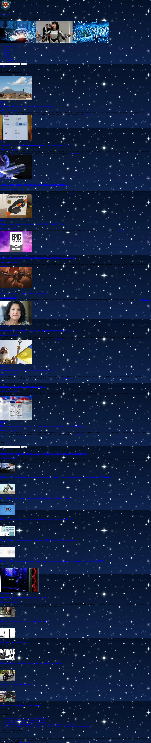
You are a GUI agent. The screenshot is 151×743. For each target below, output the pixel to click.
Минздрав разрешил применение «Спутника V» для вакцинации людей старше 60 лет (41, 426)
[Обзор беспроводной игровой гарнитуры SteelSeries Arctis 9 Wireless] (75, 206)
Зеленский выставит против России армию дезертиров (26, 370)
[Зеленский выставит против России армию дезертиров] (75, 352)
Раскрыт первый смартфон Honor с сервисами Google (24, 720)
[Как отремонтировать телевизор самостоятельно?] (7, 617)
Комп (6, 48)
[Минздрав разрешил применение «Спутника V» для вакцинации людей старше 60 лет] (75, 408)
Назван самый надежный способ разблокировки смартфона (26, 718)
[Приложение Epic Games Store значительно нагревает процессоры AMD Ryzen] (75, 242)
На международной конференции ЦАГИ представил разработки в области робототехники (43, 453)
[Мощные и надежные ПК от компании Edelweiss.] (19, 591)
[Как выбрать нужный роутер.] (7, 638)
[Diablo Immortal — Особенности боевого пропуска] (75, 277)
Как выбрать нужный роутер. (14, 642)
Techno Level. (5, 14)
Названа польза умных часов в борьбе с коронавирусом (25, 722)
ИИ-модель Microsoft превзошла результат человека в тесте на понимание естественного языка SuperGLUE (51, 561)
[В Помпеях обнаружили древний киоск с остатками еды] (75, 88)
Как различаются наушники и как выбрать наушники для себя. (31, 663)
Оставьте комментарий (8, 110)
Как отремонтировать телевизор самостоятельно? (24, 621)
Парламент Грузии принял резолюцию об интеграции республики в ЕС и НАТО (39, 331)
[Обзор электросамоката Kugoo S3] (7, 680)
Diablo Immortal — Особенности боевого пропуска (24, 293)
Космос (7, 50)
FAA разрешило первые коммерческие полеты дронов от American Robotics (36, 519)
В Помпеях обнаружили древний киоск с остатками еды (27, 106)
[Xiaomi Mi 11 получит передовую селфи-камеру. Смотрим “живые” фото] (75, 127)
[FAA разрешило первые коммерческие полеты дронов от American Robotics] (7, 515)
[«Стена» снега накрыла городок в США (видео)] (75, 380)
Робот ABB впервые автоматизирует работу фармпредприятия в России (34, 498)
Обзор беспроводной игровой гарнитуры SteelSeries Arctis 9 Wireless (32, 224)
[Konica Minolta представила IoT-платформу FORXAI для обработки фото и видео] (7, 536)
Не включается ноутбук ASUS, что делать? (20, 705)
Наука (6, 52)
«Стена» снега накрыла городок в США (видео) (23, 386)
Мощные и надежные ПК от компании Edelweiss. (23, 598)
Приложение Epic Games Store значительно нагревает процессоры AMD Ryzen (37, 257)
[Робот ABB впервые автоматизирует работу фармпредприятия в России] (7, 494)
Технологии (8, 58)
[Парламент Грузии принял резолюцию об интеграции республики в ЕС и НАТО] (75, 313)
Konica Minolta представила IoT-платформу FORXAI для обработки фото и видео (39, 540)
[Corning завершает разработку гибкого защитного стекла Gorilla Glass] (75, 167)
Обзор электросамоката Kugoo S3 (16, 684)
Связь (6, 56)
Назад (2, 436)
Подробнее (90, 114)
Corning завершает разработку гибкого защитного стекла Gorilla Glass (34, 184)
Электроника (9, 60)
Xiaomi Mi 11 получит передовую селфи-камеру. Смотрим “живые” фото (35, 145)
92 (18, 436)
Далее (21, 436)
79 (14, 436)
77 (9, 436)
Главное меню (5, 66)
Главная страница (11, 46)
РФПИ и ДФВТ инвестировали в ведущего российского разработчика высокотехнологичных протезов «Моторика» (56, 477)
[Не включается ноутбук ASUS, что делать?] (7, 701)
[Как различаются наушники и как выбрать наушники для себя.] (7, 659)
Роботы (7, 54)
